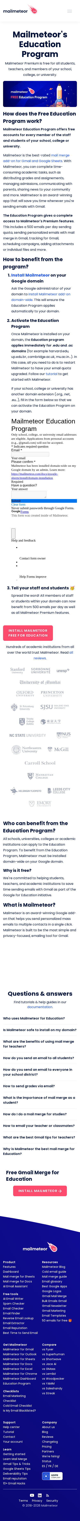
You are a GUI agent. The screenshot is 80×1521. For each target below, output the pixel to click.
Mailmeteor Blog (53, 1267)
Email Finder (11, 1313)
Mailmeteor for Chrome (20, 1374)
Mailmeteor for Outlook (20, 1354)
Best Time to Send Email (20, 1333)
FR (49, 1466)
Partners (48, 1451)
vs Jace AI (49, 1364)
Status (46, 1461)
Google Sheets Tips (17, 1469)
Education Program (17, 1383)
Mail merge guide (54, 1277)
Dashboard (11, 1272)
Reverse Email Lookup (18, 1318)
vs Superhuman (53, 1354)
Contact (9, 1437)
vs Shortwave (51, 1359)
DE (56, 1466)
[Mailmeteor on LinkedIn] (40, 1495)
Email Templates (54, 1316)
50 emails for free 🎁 (57, 1320)
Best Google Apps (54, 1286)
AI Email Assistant (15, 1286)
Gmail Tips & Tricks (16, 1464)
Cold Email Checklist (17, 1406)
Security (52, 1501)
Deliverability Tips (15, 1474)
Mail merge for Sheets (19, 1277)
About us (48, 1427)
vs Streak (48, 1393)
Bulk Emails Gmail (54, 1301)
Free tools (10, 1294)
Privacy (37, 1501)
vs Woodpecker (53, 1379)
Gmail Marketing (53, 1311)
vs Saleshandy (52, 1388)
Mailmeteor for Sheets (19, 1359)
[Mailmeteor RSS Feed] (48, 1495)
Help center (11, 1427)
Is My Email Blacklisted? (19, 1411)
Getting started (14, 1454)
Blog (45, 1432)
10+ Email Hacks (14, 1483)
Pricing (46, 1447)
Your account (13, 1442)
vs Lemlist (49, 1374)
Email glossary (52, 1281)
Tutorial (8, 1432)
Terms (23, 1501)
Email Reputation (15, 1328)
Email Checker (13, 1308)
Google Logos (51, 1291)
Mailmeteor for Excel (17, 1369)
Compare (49, 1345)
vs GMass (48, 1369)
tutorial (51, 374)
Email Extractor (13, 1323)
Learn (7, 1449)
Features (9, 1267)
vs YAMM (48, 1383)
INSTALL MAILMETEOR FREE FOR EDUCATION (28, 633)
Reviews (47, 1437)
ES (43, 1466)
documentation (39, 1007)
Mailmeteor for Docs (17, 1364)
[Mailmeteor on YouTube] (32, 1495)
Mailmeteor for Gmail (18, 1349)
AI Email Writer (13, 1299)
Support (9, 1422)
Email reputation (15, 1478)
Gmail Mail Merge (54, 1296)
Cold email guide (54, 1272)
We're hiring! (51, 1456)
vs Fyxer (47, 1349)
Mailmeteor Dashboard (19, 1379)
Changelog (50, 1442)
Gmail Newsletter (54, 1306)
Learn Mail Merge (15, 1459)
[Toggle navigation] (69, 11)
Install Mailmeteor (30, 275)
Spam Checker (13, 1304)
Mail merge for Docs (17, 1281)
